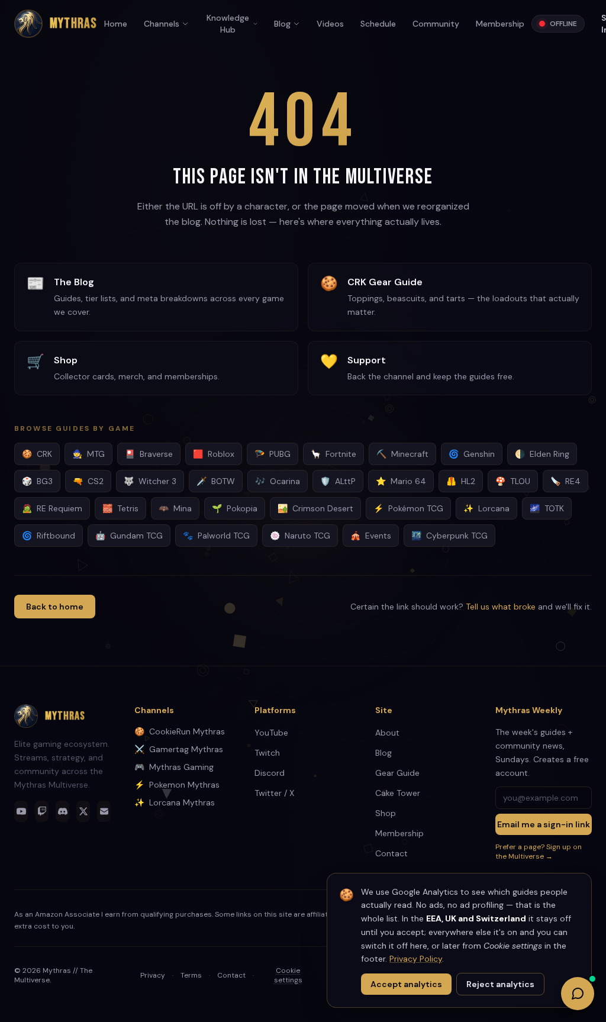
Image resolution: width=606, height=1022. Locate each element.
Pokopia (234, 508)
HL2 (460, 481)
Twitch (267, 752)
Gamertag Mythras (178, 749)
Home (115, 23)
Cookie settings (288, 975)
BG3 (37, 481)
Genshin (472, 454)
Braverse (149, 454)
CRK (37, 454)
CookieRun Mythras (179, 731)
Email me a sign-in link (543, 824)
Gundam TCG (129, 535)
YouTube (271, 732)
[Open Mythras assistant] (577, 993)
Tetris (120, 508)
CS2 (88, 481)
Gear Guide (397, 773)
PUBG (272, 454)
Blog (282, 23)
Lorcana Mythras (174, 802)
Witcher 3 (150, 481)
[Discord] (62, 811)
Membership (500, 23)
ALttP (338, 481)
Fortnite (333, 454)
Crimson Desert (315, 508)
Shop (385, 813)
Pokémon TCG (408, 508)
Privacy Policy (415, 958)
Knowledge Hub (228, 23)
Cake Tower (397, 793)
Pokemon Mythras (177, 784)
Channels (161, 23)
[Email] (104, 811)
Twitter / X (274, 793)
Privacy (152, 975)
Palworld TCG (216, 535)
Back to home (54, 606)
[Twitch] (42, 811)
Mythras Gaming (174, 767)
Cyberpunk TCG (449, 535)
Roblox (213, 454)
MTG (88, 454)
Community (435, 23)
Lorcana (486, 508)
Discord (269, 773)
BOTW (215, 481)
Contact (391, 853)
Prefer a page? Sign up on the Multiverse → (538, 851)
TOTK (547, 508)
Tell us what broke (501, 606)
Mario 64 (401, 481)
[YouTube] (21, 811)
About (387, 732)
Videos (330, 23)
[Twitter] (83, 811)
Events (370, 535)
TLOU (512, 481)
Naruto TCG (300, 535)
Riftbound (48, 535)
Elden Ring (542, 454)
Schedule (378, 23)
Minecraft (402, 454)
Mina (175, 508)
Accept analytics (406, 984)
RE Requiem (52, 508)
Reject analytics (500, 984)
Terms (191, 975)
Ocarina (277, 481)
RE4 (565, 481)
